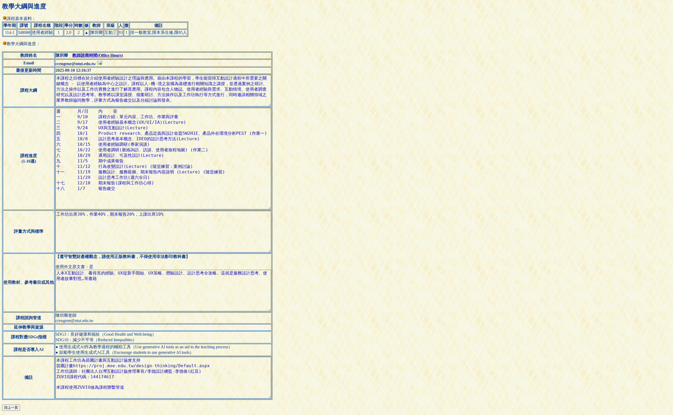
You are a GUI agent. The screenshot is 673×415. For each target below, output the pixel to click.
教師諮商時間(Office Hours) (97, 55)
